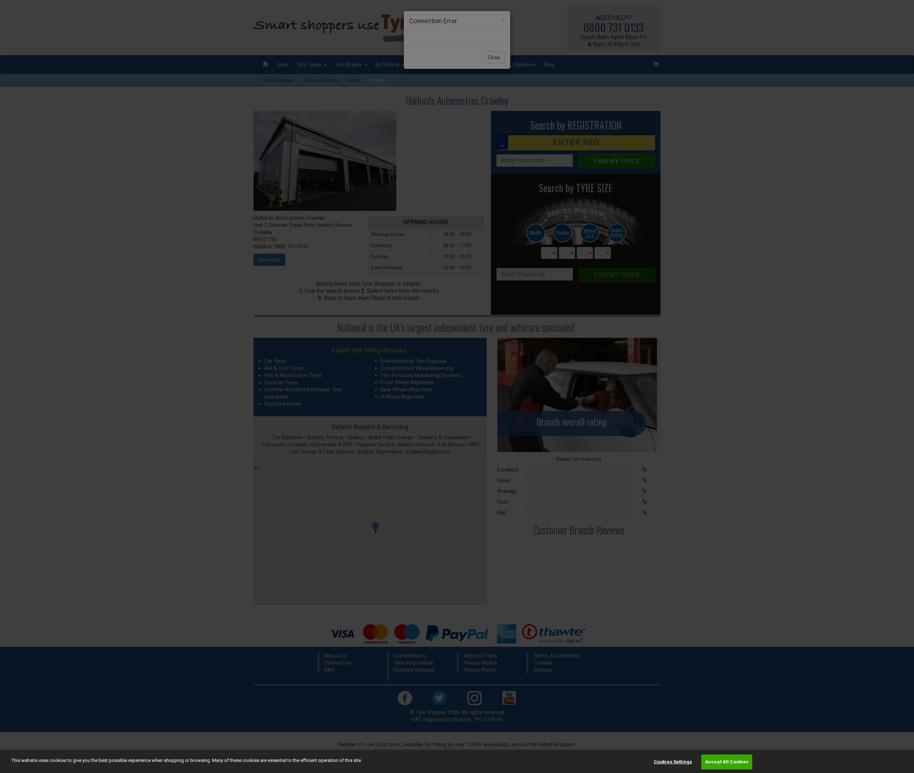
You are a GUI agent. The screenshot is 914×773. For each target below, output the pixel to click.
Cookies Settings (673, 761)
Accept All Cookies (726, 761)
